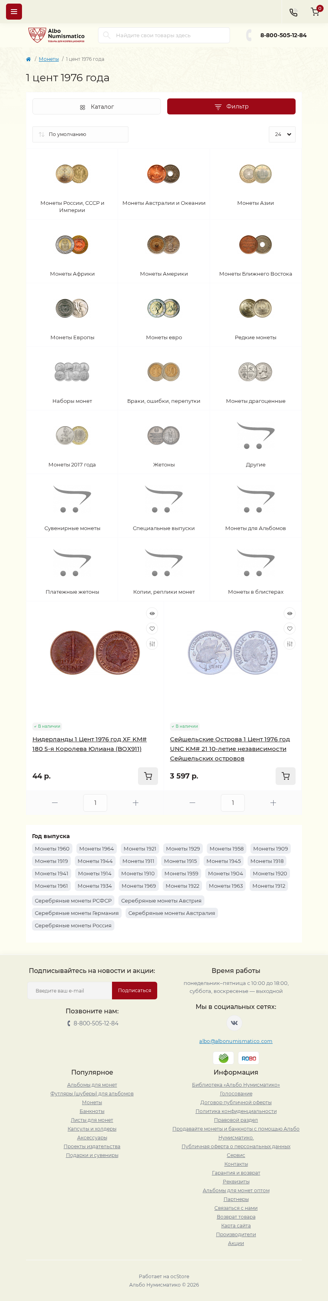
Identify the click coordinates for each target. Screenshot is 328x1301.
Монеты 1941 (51, 873)
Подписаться (134, 990)
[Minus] (54, 803)
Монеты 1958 (227, 848)
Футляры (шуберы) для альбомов (92, 1094)
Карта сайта (236, 1226)
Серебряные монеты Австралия (171, 913)
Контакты (236, 1164)
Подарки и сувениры (92, 1155)
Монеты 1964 (96, 848)
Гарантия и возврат (236, 1173)
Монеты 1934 (95, 886)
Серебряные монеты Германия (77, 913)
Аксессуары (92, 1138)
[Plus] (135, 803)
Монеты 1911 (138, 861)
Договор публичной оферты (236, 1102)
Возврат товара (236, 1217)
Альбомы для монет (92, 1085)
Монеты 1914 (95, 873)
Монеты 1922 (182, 886)
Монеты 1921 (140, 848)
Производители (236, 1234)
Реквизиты (236, 1182)
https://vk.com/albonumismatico (234, 1023)
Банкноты (92, 1111)
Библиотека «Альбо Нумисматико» (236, 1085)
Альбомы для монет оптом (236, 1190)
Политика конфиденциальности (236, 1111)
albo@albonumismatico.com (235, 1041)
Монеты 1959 (181, 873)
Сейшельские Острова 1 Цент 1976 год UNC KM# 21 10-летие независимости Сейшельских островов (230, 748)
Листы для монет (92, 1120)
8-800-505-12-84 (283, 35)
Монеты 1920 (270, 873)
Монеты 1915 (180, 861)
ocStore (179, 1276)
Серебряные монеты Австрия (161, 900)
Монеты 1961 (51, 886)
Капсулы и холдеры (92, 1129)
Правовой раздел (236, 1120)
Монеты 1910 (138, 873)
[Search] (107, 35)
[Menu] (14, 12)
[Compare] (152, 644)
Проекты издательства (92, 1146)
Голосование (236, 1094)
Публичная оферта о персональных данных (236, 1146)
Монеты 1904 (225, 873)
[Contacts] (293, 11)
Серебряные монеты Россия (73, 925)
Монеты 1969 (139, 886)
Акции (236, 1243)
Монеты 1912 (268, 886)
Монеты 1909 (270, 848)
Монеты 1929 (183, 848)
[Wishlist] (152, 628)
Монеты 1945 (223, 861)
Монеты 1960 (52, 848)
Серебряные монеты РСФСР (73, 900)
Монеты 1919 (51, 861)
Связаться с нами (236, 1208)
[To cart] (148, 776)
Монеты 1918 (267, 861)
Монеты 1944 (95, 861)
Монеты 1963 (226, 886)
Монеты (49, 59)
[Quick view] (152, 613)
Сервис (236, 1155)
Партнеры (236, 1199)
